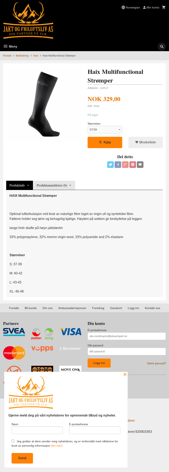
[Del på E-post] (140, 164)
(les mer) (57, 445)
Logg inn (133, 308)
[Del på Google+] (125, 164)
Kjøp (107, 142)
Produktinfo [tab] (17, 185)
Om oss (47, 308)
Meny (12, 46)
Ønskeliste (147, 142)
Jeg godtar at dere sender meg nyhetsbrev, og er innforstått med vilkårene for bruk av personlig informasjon (65, 443)
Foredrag (98, 308)
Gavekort (116, 308)
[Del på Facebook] (118, 164)
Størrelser (94, 123)
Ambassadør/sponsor (72, 308)
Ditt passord (95, 345)
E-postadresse (97, 330)
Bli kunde (31, 308)
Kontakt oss (152, 308)
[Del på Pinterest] (132, 164)
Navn (15, 424)
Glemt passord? (156, 363)
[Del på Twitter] (110, 164)
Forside (7, 55)
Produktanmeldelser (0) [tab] (52, 185)
